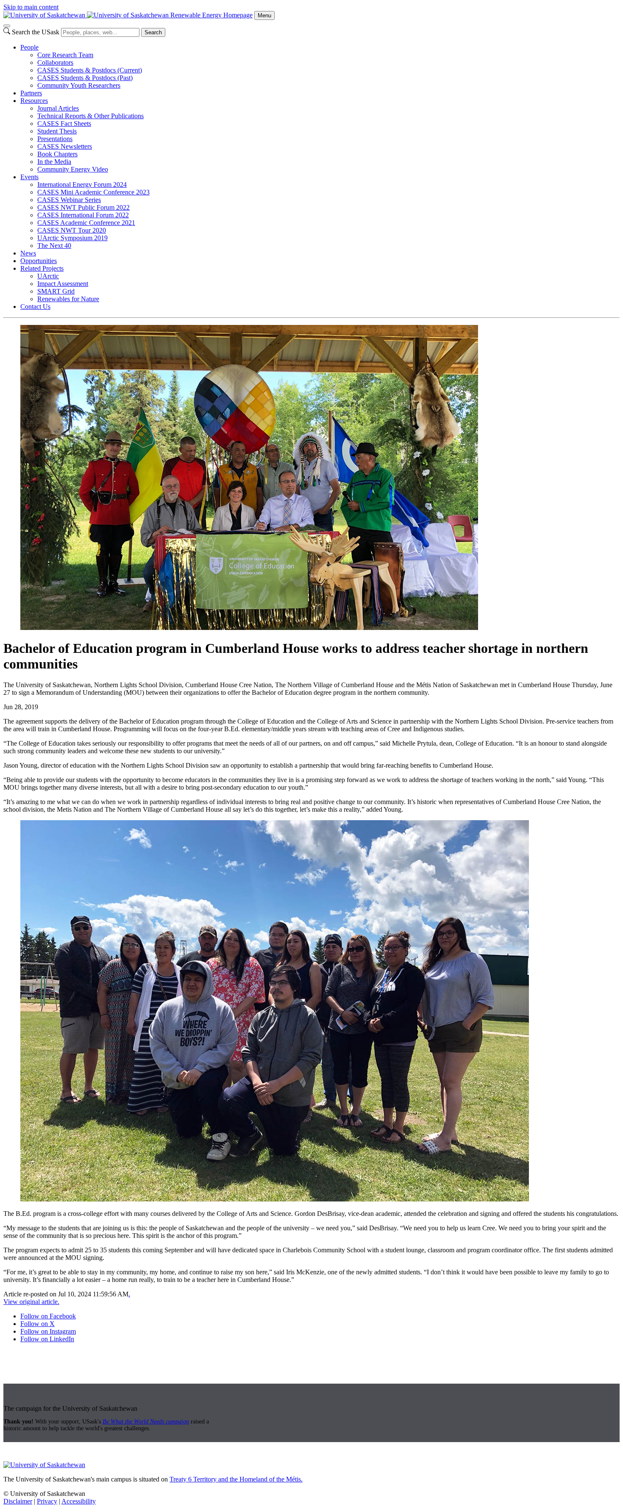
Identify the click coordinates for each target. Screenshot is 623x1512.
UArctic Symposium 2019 (72, 237)
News (28, 253)
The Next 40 (54, 245)
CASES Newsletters (64, 146)
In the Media (54, 161)
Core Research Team (65, 54)
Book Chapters (57, 154)
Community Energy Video (72, 169)
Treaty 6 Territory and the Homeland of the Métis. (236, 1479)
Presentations (54, 138)
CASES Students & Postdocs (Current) (89, 70)
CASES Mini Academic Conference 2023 (93, 192)
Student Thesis (57, 131)
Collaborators (55, 62)
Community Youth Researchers (78, 85)
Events (29, 176)
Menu (264, 15)
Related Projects (42, 268)
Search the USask (35, 32)
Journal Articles (58, 108)
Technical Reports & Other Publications (90, 115)
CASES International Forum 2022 (83, 215)
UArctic (48, 276)
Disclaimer (17, 1501)
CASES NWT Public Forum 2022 (83, 207)
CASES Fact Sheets (64, 123)
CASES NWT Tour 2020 (71, 230)
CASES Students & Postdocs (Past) (85, 77)
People (29, 47)
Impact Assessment (62, 283)
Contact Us (35, 306)
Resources (34, 100)
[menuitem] (320, 66)
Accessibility (78, 1501)
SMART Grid (56, 291)
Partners (31, 93)
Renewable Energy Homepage (211, 15)
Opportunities (38, 260)
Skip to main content (30, 7)
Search (153, 32)
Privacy (47, 1501)
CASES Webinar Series (69, 199)
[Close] (6, 26)
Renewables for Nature (68, 298)
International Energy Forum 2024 (82, 184)
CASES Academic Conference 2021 (86, 222)
